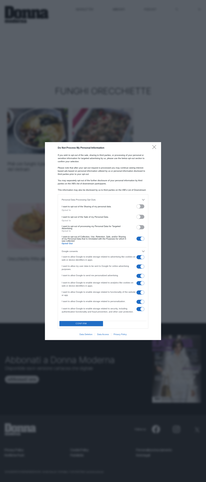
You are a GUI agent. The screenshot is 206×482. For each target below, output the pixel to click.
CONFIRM (81, 323)
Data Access (103, 334)
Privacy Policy (120, 334)
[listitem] (103, 199)
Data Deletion (85, 334)
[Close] (155, 148)
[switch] (140, 206)
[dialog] (103, 241)
